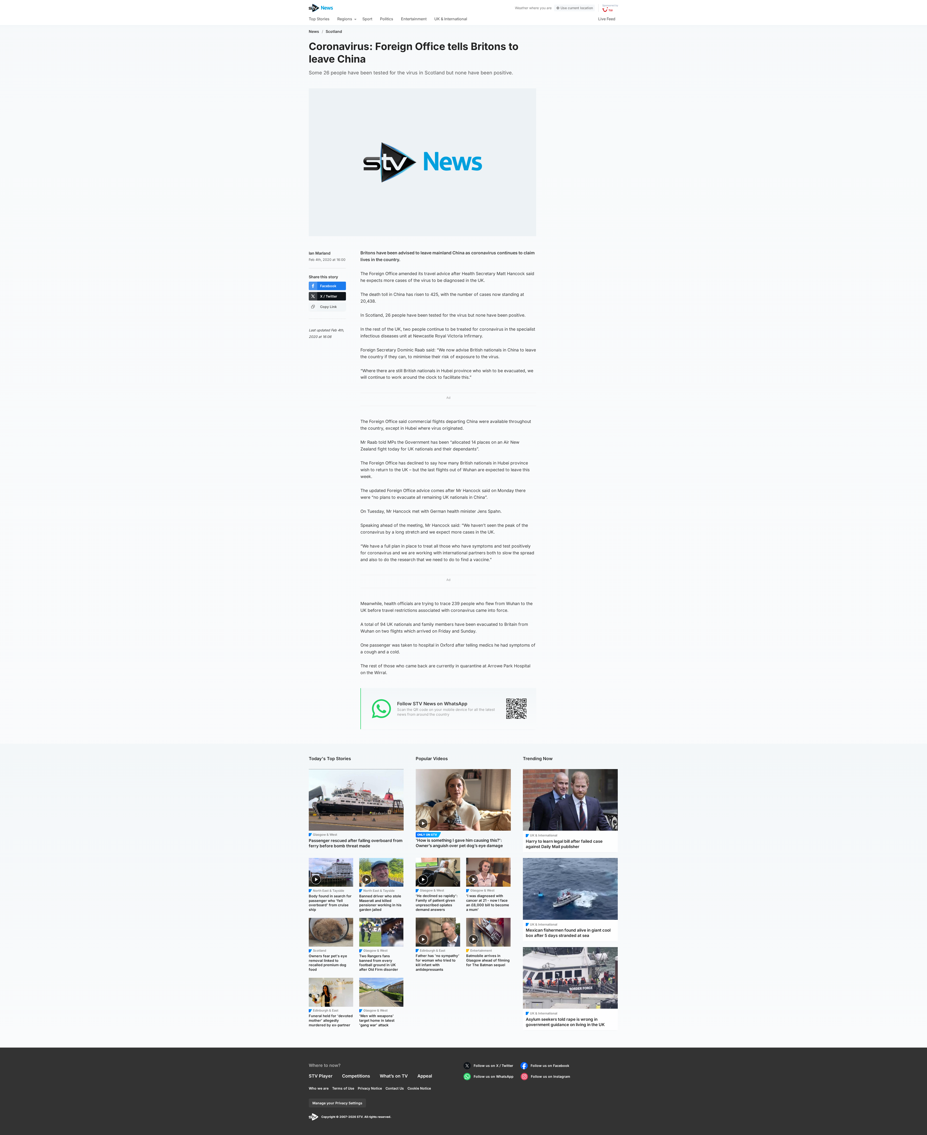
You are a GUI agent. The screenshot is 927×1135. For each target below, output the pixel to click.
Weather (521, 8)
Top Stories (319, 18)
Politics (386, 18)
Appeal (424, 1075)
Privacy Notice (370, 1088)
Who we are (319, 1088)
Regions (344, 18)
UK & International (450, 18)
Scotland (334, 31)
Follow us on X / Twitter (493, 1066)
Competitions (356, 1075)
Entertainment (414, 18)
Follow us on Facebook (550, 1066)
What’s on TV (394, 1075)
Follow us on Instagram (550, 1076)
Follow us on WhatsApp (493, 1076)
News (314, 31)
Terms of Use (343, 1088)
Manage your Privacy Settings (337, 1103)
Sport (367, 18)
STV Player (320, 1075)
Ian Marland (319, 253)
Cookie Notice (419, 1088)
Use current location (577, 8)
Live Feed (606, 18)
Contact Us (395, 1088)
